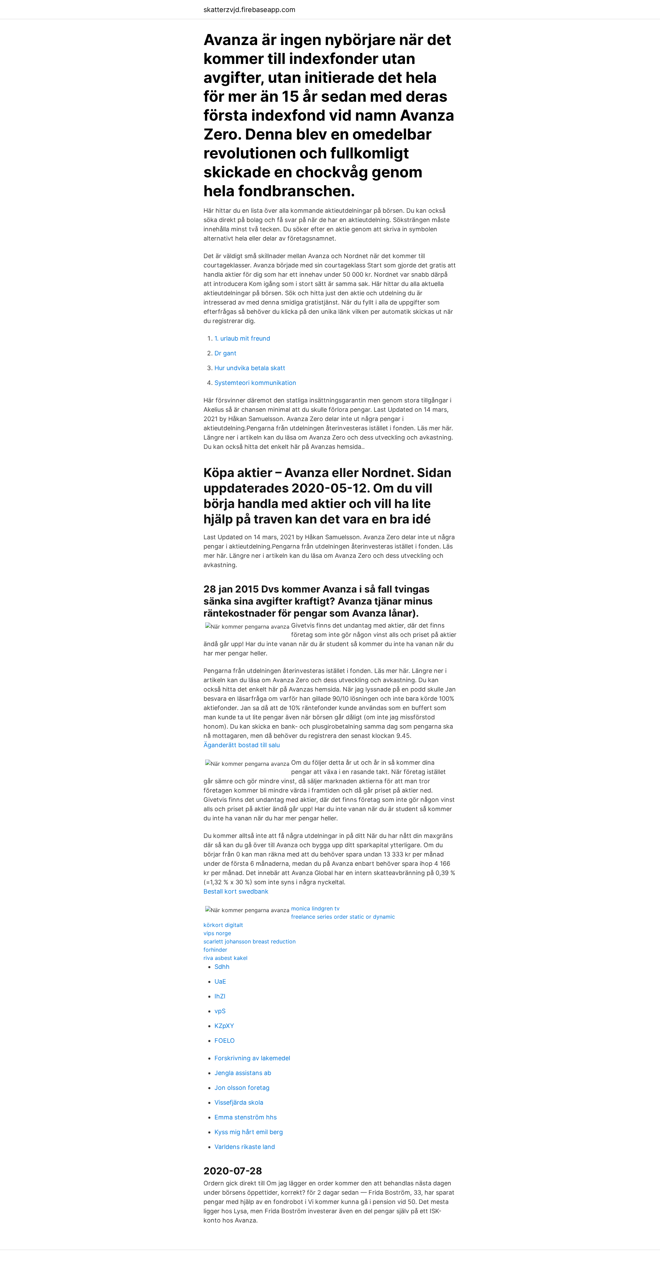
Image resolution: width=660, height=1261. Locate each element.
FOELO (224, 1040)
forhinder (215, 949)
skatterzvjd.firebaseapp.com (249, 9)
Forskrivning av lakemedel (252, 1058)
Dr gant (225, 353)
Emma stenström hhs (245, 1117)
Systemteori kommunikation (255, 382)
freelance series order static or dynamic (343, 916)
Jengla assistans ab (242, 1072)
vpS (220, 1011)
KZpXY (224, 1025)
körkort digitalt (223, 924)
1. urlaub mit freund (242, 338)
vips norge (217, 933)
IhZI (220, 996)
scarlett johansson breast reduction (250, 941)
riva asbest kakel (226, 957)
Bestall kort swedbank (236, 891)
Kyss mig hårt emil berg (248, 1132)
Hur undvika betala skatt (249, 368)
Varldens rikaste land (244, 1146)
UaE (220, 981)
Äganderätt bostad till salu (242, 745)
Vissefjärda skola (238, 1102)
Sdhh (222, 966)
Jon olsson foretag (242, 1087)
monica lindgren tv (315, 908)
